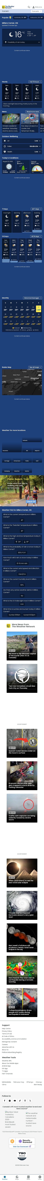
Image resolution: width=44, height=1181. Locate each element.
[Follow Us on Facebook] (4, 1100)
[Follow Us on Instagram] (9, 1100)
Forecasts (35, 11)
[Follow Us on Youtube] (14, 1100)
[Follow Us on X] (30, 1100)
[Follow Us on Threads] (25, 1100)
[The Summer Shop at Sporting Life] (37, 468)
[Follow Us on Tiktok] (20, 1100)
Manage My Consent (9, 1042)
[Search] (29, 7)
